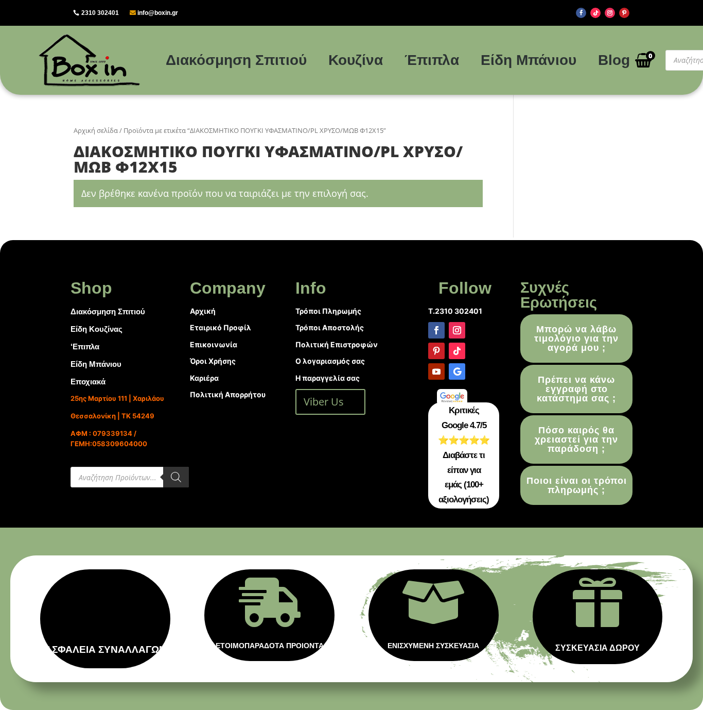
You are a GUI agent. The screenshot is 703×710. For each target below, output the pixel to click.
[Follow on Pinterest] (624, 13)
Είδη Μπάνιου (528, 60)
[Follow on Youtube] (436, 371)
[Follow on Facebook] (581, 13)
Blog (614, 60)
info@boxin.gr (157, 12)
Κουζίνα (355, 60)
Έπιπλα (432, 60)
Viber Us (324, 402)
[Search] (176, 477)
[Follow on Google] (457, 371)
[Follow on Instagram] (610, 13)
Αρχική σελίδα (96, 130)
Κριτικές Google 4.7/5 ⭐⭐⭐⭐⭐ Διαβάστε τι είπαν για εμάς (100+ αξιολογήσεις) (463, 454)
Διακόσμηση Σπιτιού (236, 60)
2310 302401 (100, 12)
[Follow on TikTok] (595, 13)
